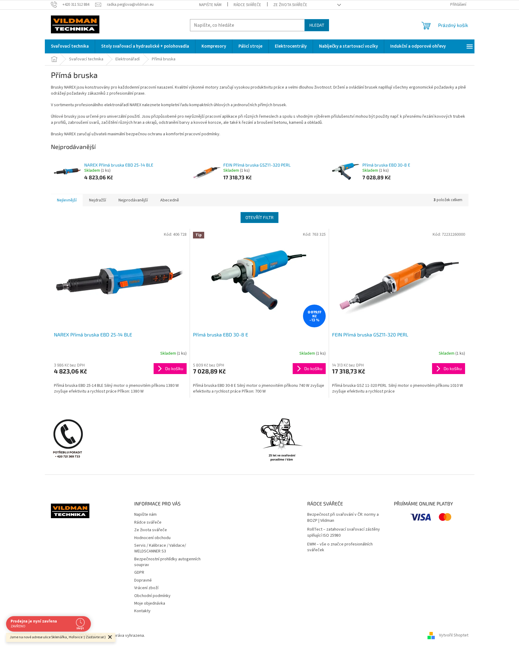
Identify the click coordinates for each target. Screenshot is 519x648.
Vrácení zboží (146, 588)
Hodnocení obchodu (152, 538)
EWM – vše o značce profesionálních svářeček (340, 547)
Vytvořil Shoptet (453, 636)
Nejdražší (97, 200)
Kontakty (142, 611)
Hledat (316, 25)
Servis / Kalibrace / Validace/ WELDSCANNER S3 (160, 548)
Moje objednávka (149, 603)
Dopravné (143, 580)
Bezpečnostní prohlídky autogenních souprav (167, 562)
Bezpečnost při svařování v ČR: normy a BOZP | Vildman (343, 517)
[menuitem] (70, 46)
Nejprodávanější (133, 200)
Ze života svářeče (290, 5)
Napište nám (210, 5)
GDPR (139, 572)
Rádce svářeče (247, 5)
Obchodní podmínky (152, 596)
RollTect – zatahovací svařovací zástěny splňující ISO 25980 (343, 532)
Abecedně (169, 200)
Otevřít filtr (259, 217)
